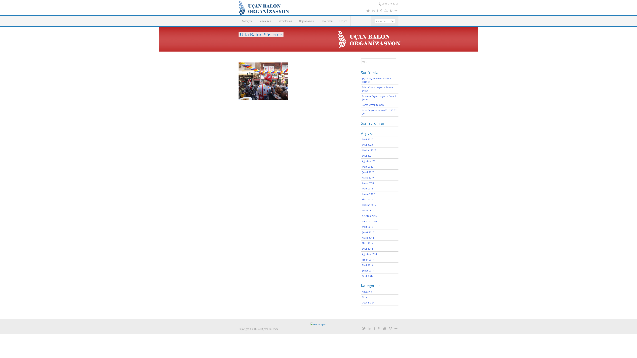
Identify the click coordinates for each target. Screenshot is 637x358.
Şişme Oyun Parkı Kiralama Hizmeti (376, 80)
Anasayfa (247, 21)
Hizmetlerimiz (285, 21)
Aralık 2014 (368, 237)
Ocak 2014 (367, 276)
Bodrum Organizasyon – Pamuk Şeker (379, 97)
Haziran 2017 (369, 205)
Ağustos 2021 (369, 161)
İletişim (343, 21)
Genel (365, 297)
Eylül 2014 (367, 248)
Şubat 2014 (368, 270)
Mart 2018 (367, 188)
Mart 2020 (367, 166)
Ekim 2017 (367, 199)
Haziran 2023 (369, 150)
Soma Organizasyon (373, 104)
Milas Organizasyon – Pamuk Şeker (377, 89)
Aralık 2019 (368, 177)
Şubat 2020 (368, 172)
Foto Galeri (327, 21)
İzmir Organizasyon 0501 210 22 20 (379, 112)
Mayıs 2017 (368, 210)
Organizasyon (306, 21)
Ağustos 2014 (369, 254)
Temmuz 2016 (370, 221)
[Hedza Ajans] (319, 324)
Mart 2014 (367, 265)
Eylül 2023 (367, 144)
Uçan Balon (368, 302)
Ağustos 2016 (369, 215)
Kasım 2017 (368, 194)
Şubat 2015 (368, 232)
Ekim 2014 (367, 243)
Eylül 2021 (367, 155)
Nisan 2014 (368, 259)
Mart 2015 (367, 226)
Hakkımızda (265, 21)
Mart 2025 (367, 139)
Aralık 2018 (368, 183)
